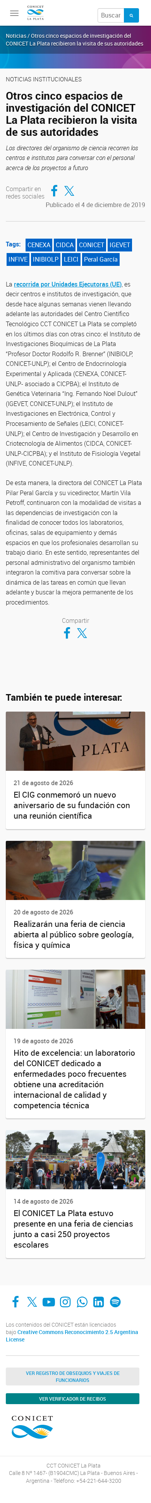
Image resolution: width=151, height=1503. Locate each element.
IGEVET (120, 245)
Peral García (101, 259)
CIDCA (65, 245)
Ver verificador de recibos (72, 1399)
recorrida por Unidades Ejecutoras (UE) (68, 284)
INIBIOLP (45, 259)
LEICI (71, 259)
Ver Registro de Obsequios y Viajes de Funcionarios (73, 1376)
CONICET (91, 245)
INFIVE (18, 259)
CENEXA (38, 245)
